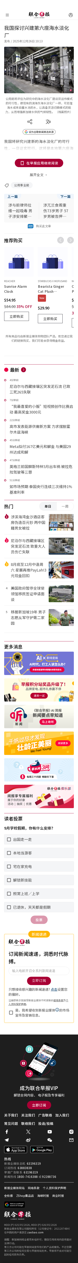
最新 (14, 369)
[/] (39, 15)
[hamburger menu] (7, 15)
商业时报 (58, 1196)
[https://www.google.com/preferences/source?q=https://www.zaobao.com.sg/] (14, 1204)
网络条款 (34, 1188)
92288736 (49, 1177)
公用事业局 (21, 185)
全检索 (8, 1196)
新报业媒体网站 (14, 1188)
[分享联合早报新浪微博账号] (28, 1140)
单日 (48, 506)
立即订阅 (39, 1105)
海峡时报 (43, 1196)
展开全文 (36, 174)
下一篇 (65, 196)
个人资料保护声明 (54, 1188)
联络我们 (28, 1123)
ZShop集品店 (25, 1196)
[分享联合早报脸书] (6, 1131)
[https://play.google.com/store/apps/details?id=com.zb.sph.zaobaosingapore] (41, 1149)
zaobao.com (35, 1232)
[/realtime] (23, 369)
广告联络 (45, 1115)
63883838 (25, 1168)
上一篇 (12, 196)
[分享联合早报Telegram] (6, 1140)
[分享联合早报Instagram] (71, 1131)
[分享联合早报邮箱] (71, 1140)
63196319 (34, 1163)
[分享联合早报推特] (28, 1131)
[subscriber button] (71, 15)
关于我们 (11, 1115)
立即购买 (17, 316)
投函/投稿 (45, 1123)
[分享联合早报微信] (49, 1140)
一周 (65, 506)
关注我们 (28, 1115)
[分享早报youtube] (49, 1131)
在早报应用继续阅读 (42, 162)
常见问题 (11, 1123)
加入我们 (62, 1115)
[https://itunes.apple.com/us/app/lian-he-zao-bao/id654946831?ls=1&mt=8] (15, 1149)
